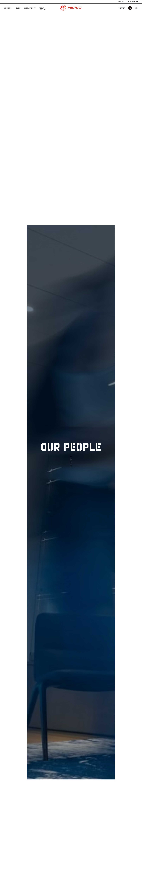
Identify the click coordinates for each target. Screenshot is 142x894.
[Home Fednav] (71, 8)
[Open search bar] (130, 8)
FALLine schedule (132, 1)
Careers (121, 1)
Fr (136, 8)
